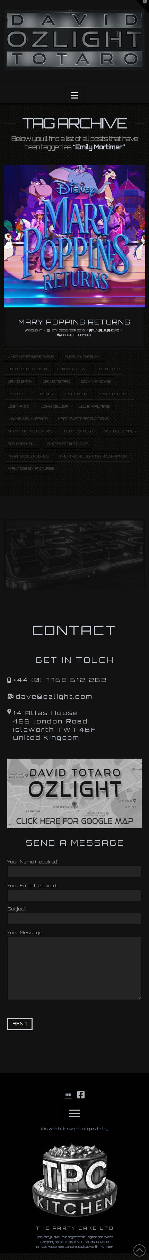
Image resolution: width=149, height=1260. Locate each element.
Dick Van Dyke (96, 381)
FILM (94, 330)
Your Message (24, 932)
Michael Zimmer (120, 431)
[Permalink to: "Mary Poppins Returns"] (75, 236)
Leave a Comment (76, 335)
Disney (47, 394)
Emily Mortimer (115, 394)
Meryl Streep (78, 431)
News (114, 330)
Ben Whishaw (72, 369)
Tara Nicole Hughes (28, 456)
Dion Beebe (18, 394)
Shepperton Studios (67, 443)
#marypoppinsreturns (31, 356)
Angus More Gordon (27, 369)
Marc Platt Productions (83, 418)
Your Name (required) (33, 861)
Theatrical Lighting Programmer (93, 456)
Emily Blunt (77, 394)
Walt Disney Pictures (31, 468)
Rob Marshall (22, 443)
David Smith (20, 381)
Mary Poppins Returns (74, 322)
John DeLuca (54, 406)
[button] (75, 95)
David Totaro (56, 381)
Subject (16, 908)
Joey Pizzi (19, 406)
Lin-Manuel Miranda (27, 418)
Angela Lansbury (82, 356)
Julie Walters (94, 406)
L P (104, 330)
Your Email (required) (32, 885)
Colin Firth (108, 369)
